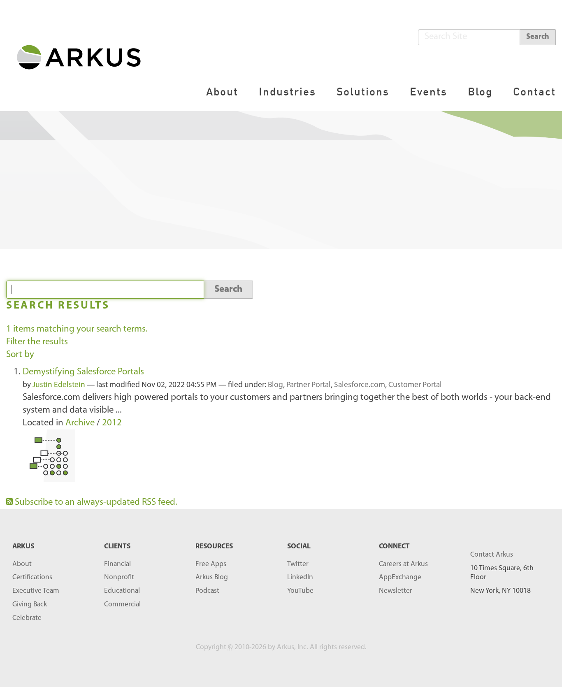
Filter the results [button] (37, 342)
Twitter (298, 564)
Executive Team (35, 590)
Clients (117, 546)
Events (428, 91)
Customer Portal (415, 385)
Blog (480, 91)
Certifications (32, 577)
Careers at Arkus (403, 564)
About (222, 91)
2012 (112, 423)
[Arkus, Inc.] (83, 56)
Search (537, 37)
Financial (117, 564)
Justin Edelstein (59, 385)
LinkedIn (300, 577)
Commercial (122, 604)
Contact (534, 91)
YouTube (300, 590)
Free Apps (210, 564)
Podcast (207, 590)
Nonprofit (119, 577)
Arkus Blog (211, 577)
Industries (287, 91)
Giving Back (29, 604)
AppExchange (400, 577)
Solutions (363, 91)
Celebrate (27, 618)
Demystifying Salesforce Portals (83, 372)
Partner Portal (308, 385)
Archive (80, 423)
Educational (122, 590)
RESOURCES (214, 546)
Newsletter (395, 590)
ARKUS (23, 546)
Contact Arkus (491, 554)
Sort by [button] (20, 355)
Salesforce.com (359, 385)
